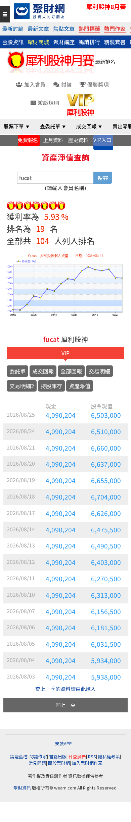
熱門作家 (115, 28)
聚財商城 (38, 42)
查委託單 (50, 126)
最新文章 (38, 28)
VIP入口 (102, 139)
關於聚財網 (59, 763)
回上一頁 (65, 704)
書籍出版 (58, 756)
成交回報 (86, 126)
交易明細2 (21, 386)
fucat (51, 339)
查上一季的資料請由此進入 (65, 688)
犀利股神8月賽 (106, 6)
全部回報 (71, 371)
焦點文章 (64, 28)
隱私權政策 (109, 756)
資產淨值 (79, 386)
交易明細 (99, 371)
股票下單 (14, 126)
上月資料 (53, 139)
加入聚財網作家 (87, 763)
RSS (92, 756)
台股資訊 (13, 42)
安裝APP (64, 743)
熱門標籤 (89, 28)
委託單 (17, 371)
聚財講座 (64, 42)
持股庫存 (51, 386)
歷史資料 (78, 139)
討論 (66, 84)
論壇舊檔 (19, 756)
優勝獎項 (98, 84)
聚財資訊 (22, 787)
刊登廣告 (77, 756)
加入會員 (35, 84)
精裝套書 (115, 42)
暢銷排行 (89, 42)
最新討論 (13, 28)
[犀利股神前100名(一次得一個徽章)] (11, 204)
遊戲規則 (48, 102)
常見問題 (37, 763)
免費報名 (28, 139)
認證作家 (38, 756)
